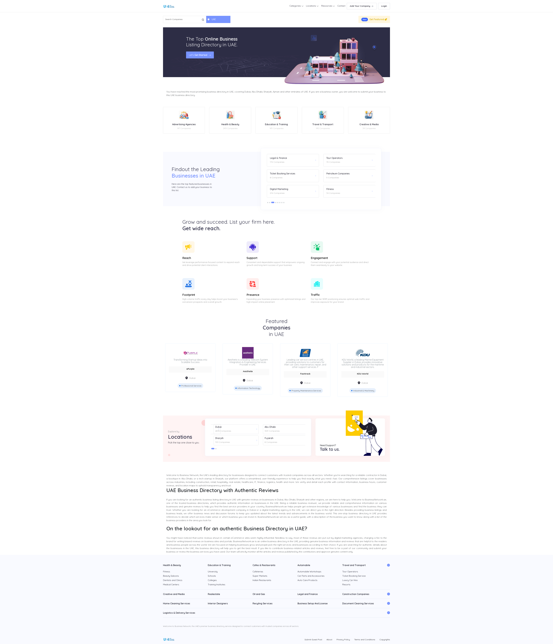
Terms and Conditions (364, 639)
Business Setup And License (313, 603)
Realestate (214, 594)
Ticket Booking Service (354, 576)
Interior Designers (218, 603)
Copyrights (384, 639)
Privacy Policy (343, 639)
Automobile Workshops (309, 571)
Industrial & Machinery (306, 391)
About (329, 639)
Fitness (166, 571)
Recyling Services (262, 603)
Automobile (304, 565)
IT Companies (363, 388)
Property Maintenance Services (249, 391)
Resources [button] (327, 5)
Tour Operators (350, 571)
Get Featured (374, 19)
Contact (341, 5)
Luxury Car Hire (350, 580)
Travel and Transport (354, 565)
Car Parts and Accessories (311, 576)
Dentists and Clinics (172, 580)
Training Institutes (216, 584)
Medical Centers (171, 584)
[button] (267, 202)
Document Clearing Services (358, 603)
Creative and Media (174, 594)
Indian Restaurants (262, 580)
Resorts (346, 584)
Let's (198, 55)
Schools (212, 576)
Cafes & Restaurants (264, 565)
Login (384, 6)
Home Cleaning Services (176, 603)
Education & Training (219, 565)
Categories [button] (295, 5)
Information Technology (191, 388)
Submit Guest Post (313, 639)
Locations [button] (311, 5)
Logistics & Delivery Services (179, 612)
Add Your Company (360, 6)
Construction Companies (355, 594)
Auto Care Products (307, 580)
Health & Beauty (172, 565)
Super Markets (260, 576)
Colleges (212, 580)
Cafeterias (258, 571)
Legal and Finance (308, 594)
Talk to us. (330, 449)
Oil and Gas (259, 594)
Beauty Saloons (171, 576)
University (213, 571)
